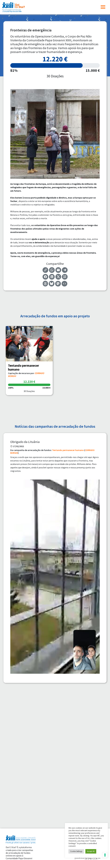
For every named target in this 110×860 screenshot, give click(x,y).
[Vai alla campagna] (29, 343)
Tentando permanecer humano (68, 450)
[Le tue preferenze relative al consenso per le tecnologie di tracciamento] (105, 855)
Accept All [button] (91, 851)
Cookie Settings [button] (76, 851)
